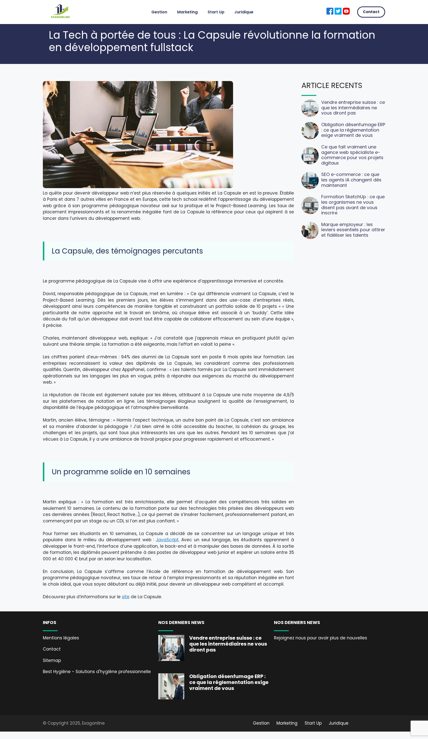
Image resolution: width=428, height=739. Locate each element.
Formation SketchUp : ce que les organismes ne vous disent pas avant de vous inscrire (353, 205)
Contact (371, 11)
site (126, 597)
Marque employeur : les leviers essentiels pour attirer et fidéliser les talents (353, 229)
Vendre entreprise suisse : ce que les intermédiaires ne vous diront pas (353, 107)
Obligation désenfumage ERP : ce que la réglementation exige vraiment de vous (353, 129)
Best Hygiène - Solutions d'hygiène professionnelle (97, 672)
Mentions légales (61, 638)
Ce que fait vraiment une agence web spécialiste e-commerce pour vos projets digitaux (352, 155)
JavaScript (167, 540)
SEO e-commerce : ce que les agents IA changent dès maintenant (351, 179)
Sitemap (52, 660)
